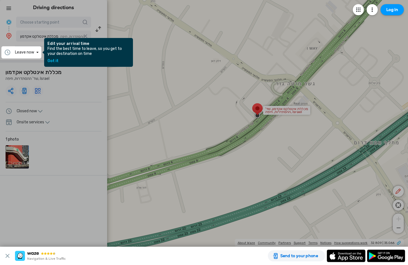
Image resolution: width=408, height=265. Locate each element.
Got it (53, 61)
